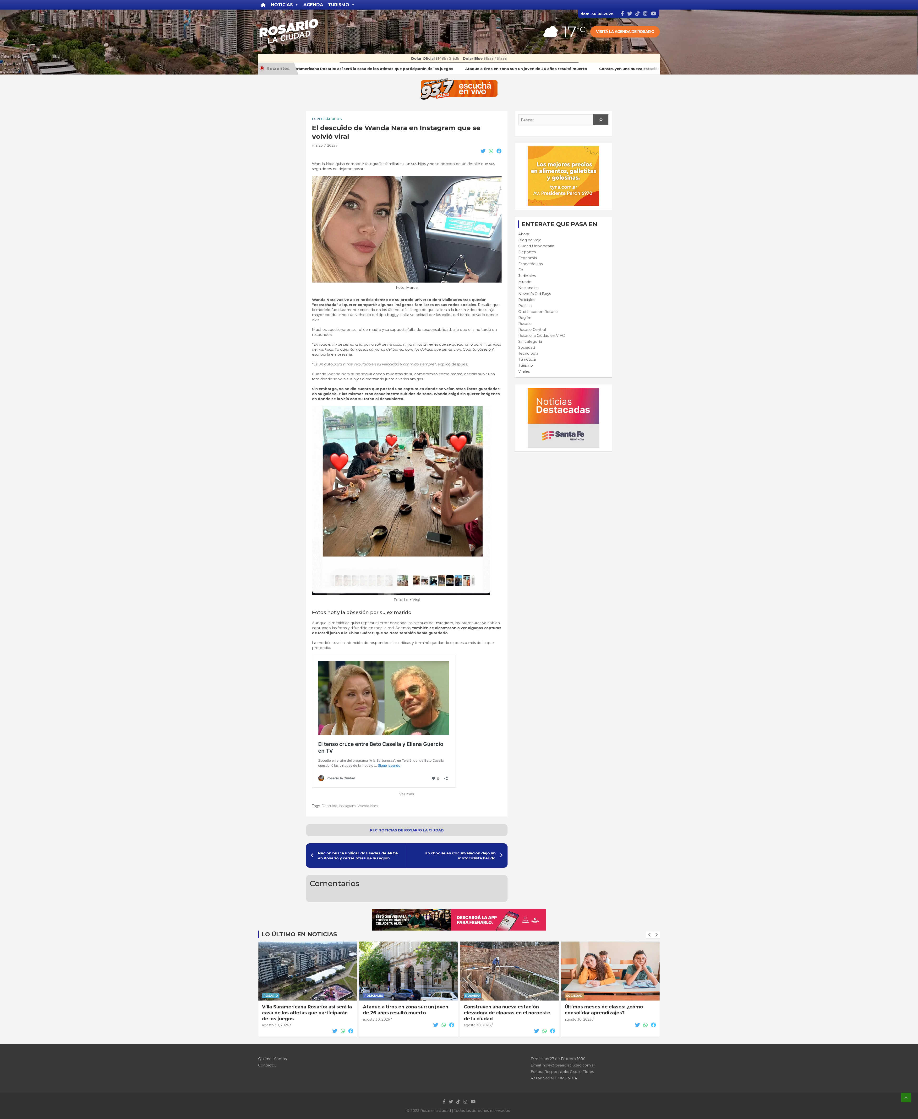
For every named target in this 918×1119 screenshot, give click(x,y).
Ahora (523, 234)
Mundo (524, 281)
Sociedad (526, 347)
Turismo (525, 365)
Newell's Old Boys (534, 293)
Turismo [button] (338, 4)
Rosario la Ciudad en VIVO (541, 335)
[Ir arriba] (906, 1097)
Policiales (526, 299)
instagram (347, 806)
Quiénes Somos (272, 1058)
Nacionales (528, 287)
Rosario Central (532, 329)
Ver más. (407, 794)
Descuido (329, 806)
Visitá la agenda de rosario (625, 31)
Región (524, 317)
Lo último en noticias (299, 934)
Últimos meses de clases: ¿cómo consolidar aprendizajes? (503, 1010)
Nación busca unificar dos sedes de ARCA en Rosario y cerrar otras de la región (358, 855)
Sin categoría (530, 341)
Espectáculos (327, 119)
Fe (520, 270)
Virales (524, 371)
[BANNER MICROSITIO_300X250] (563, 390)
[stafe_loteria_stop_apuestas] (459, 911)
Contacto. (267, 1065)
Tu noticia (527, 359)
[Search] (600, 119)
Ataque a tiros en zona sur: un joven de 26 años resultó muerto (304, 1010)
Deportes (527, 252)
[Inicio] (263, 5)
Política (525, 305)
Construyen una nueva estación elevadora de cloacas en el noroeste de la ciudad (406, 1012)
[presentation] (649, 935)
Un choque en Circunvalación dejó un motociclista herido (460, 855)
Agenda (313, 4)
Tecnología (528, 353)
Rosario (525, 323)
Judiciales (527, 275)
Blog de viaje (529, 240)
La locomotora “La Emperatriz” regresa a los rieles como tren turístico (602, 1012)
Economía (527, 258)
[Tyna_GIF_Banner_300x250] (563, 149)
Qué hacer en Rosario (538, 311)
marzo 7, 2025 (323, 145)
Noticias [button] (282, 4)
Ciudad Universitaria (536, 246)
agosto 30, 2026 (275, 1019)
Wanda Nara (338, 374)
